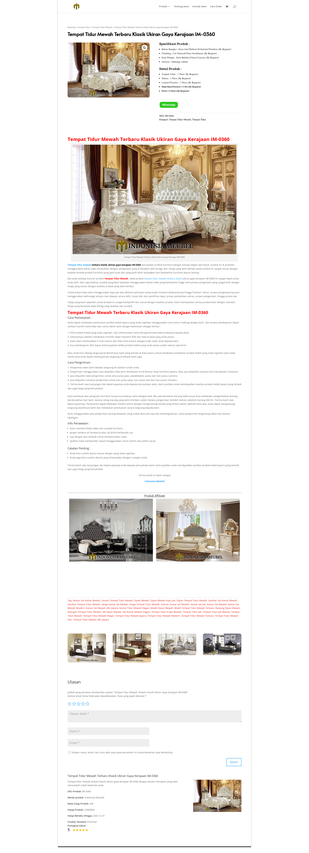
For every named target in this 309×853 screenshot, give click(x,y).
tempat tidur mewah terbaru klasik (163, 278)
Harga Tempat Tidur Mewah (144, 604)
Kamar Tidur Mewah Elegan (134, 608)
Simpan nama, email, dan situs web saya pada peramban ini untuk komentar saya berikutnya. (122, 752)
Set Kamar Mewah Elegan (136, 611)
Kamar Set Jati (198, 604)
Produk (163, 6)
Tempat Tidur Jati (192, 611)
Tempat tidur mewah (79, 264)
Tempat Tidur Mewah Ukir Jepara (91, 619)
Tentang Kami (181, 6)
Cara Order (216, 6)
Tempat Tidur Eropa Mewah (166, 611)
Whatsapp (168, 105)
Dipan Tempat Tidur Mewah (192, 600)
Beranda (72, 27)
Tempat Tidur (83, 27)
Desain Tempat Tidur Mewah (117, 600)
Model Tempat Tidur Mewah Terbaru (194, 608)
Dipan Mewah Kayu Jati (162, 600)
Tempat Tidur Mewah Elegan (98, 615)
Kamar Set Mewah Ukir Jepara (102, 608)
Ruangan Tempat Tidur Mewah (84, 611)
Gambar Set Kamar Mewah (222, 600)
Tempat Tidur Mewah (102, 27)
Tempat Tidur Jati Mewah (216, 611)
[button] (144, 48)
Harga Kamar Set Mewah (114, 604)
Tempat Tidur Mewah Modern (164, 615)
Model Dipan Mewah (162, 608)
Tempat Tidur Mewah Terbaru (104, 139)
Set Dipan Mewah (111, 611)
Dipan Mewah (141, 600)
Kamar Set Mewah (217, 604)
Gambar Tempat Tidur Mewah (84, 604)
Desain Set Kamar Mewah (86, 600)
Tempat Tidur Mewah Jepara (131, 615)
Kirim (234, 762)
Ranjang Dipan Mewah (227, 608)
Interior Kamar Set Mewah (175, 604)
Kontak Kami (199, 6)
